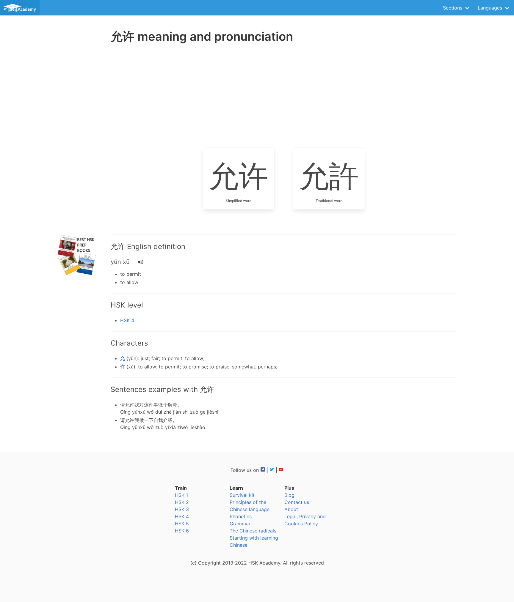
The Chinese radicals (253, 531)
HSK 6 (182, 531)
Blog (289, 495)
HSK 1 (181, 495)
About (291, 509)
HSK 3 (182, 509)
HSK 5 (182, 524)
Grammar (240, 524)
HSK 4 (127, 320)
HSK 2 (182, 502)
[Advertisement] (77, 140)
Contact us (296, 502)
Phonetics (241, 516)
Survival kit (242, 495)
